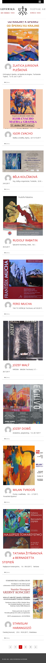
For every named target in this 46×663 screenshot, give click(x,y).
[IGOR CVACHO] (23, 109)
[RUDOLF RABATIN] (23, 216)
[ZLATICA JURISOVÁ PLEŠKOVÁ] (23, 41)
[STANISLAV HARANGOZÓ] (23, 599)
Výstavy (8, 82)
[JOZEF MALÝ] (23, 341)
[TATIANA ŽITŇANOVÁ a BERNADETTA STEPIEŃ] (23, 529)
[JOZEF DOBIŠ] (23, 404)
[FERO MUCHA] (23, 279)
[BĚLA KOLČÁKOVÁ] (23, 161)
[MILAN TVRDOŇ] (23, 465)
